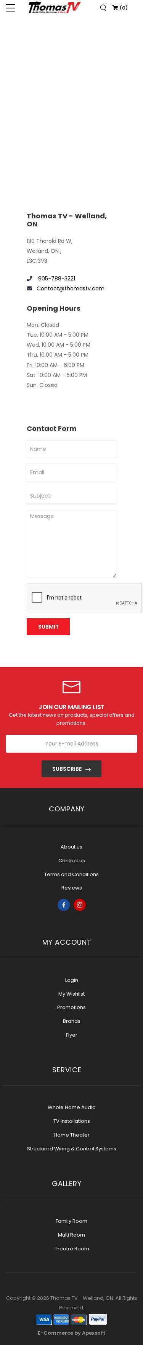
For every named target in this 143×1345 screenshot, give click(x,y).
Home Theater (72, 1135)
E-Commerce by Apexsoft (71, 1333)
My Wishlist (71, 994)
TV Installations (71, 1121)
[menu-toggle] (10, 8)
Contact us (71, 860)
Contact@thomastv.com (70, 288)
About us (71, 846)
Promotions (71, 1007)
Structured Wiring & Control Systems (71, 1148)
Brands (71, 1021)
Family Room (71, 1221)
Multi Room (71, 1235)
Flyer (71, 1035)
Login (71, 980)
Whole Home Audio (72, 1107)
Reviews (71, 887)
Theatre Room (71, 1248)
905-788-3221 (56, 278)
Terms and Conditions (71, 874)
